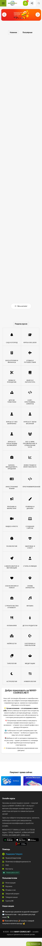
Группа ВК (9, 901)
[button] (4, 14)
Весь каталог (22, 306)
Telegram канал (11, 897)
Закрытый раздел (12, 894)
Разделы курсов (21, 324)
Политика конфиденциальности (18, 862)
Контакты (9, 869)
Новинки (13, 32)
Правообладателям (13, 858)
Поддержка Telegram (14, 854)
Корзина (8, 886)
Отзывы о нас (10, 890)
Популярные (27, 32)
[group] (21, 15)
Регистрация (10, 883)
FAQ (7, 865)
